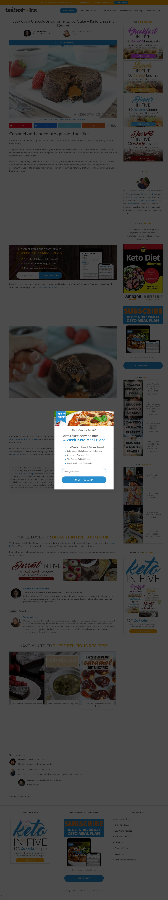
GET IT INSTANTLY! (85, 480)
